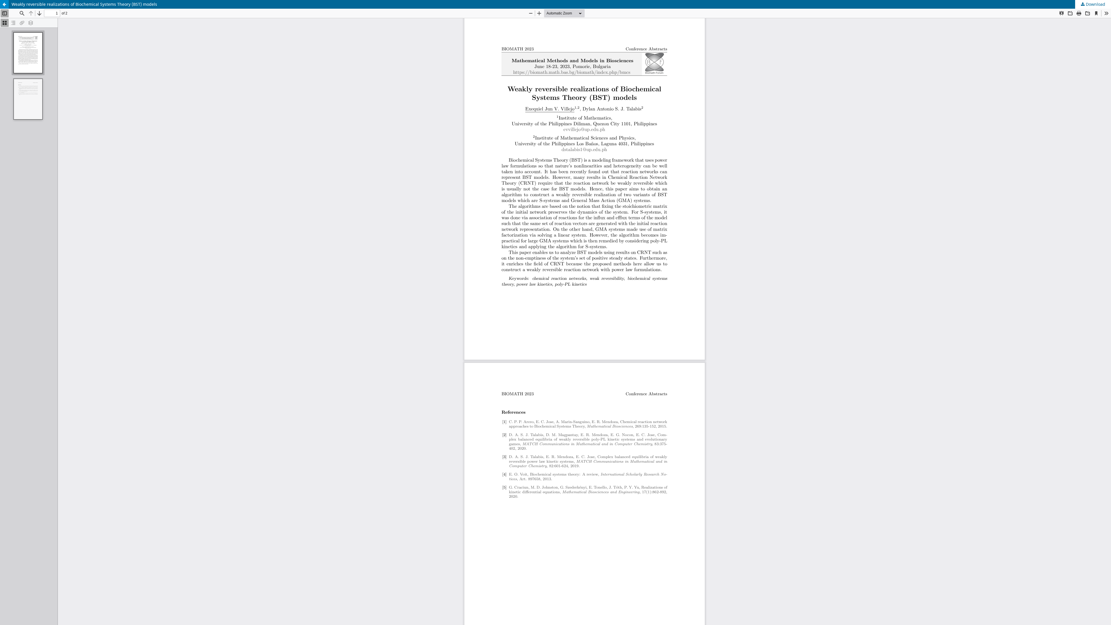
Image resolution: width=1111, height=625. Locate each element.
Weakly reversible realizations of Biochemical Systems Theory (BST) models (84, 4)
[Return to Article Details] (4, 4)
